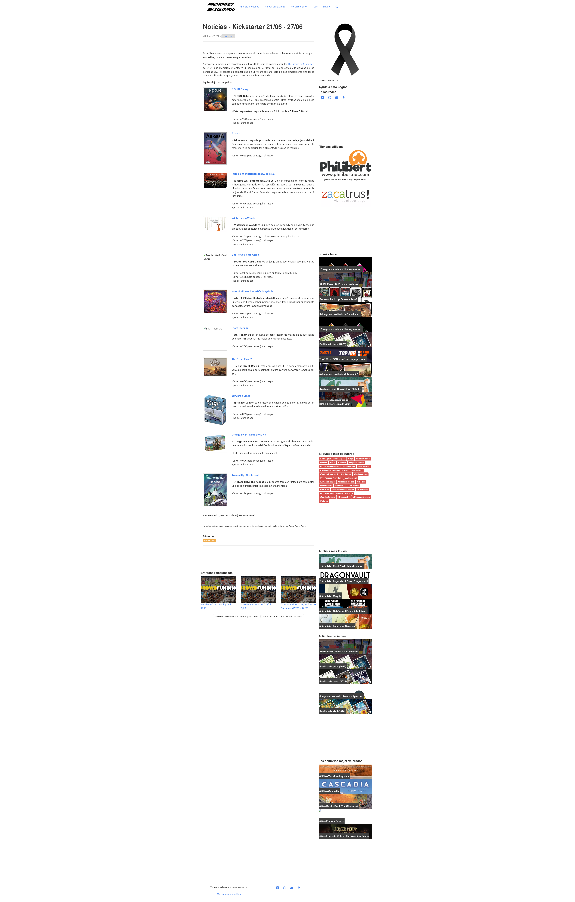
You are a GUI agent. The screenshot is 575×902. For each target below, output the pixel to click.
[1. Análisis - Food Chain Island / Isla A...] (345, 561)
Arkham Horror (363, 459)
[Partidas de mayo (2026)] (345, 676)
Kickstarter (210, 540)
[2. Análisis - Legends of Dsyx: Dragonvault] (345, 576)
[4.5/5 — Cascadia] (345, 786)
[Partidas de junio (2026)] (345, 339)
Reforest (324, 501)
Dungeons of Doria (345, 493)
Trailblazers (363, 489)
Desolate (342, 462)
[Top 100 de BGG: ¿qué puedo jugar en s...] (345, 354)
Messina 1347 (342, 485)
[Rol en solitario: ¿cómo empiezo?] (345, 294)
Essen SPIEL (349, 466)
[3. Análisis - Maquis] (345, 591)
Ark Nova (325, 489)
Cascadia (355, 485)
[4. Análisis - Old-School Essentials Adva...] (345, 606)
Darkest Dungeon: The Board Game (336, 474)
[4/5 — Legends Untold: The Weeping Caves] (345, 831)
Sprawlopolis (340, 459)
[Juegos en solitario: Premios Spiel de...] (345, 691)
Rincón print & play (275, 6)
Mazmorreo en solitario (229, 894)
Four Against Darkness (331, 466)
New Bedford (326, 485)
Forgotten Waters (346, 481)
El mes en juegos (328, 481)
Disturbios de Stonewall (301, 64)
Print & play (326, 459)
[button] (337, 7)
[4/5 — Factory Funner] (345, 816)
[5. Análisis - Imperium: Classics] (345, 621)
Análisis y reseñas (249, 6)
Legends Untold (357, 462)
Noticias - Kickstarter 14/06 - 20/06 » (282, 616)
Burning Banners (328, 497)
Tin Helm (361, 481)
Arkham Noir (351, 478)
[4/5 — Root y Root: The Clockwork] (345, 801)
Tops (315, 6)
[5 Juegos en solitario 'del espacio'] (345, 369)
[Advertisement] (257, 559)
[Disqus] (258, 663)
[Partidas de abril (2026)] (345, 706)
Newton (324, 462)
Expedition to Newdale (330, 470)
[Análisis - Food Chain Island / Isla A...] (345, 384)
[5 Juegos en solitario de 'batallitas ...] (345, 309)
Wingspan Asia (327, 493)
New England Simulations (343, 489)
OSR (333, 462)
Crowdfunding (228, 36)
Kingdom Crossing (362, 497)
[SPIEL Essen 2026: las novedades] (345, 279)
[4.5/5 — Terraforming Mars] (345, 771)
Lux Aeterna (364, 466)
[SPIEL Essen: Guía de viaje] (345, 399)
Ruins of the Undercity (353, 470)
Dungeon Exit (345, 497)
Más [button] (325, 6)
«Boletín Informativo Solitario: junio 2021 (236, 616)
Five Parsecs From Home (332, 478)
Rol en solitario (299, 6)
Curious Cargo (361, 474)
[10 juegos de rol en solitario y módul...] (345, 264)
